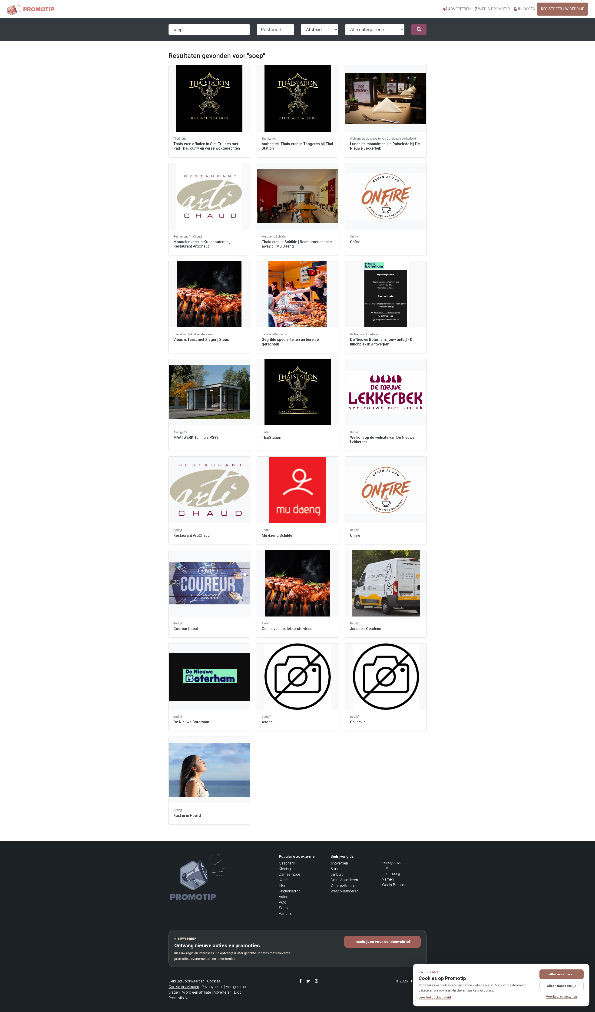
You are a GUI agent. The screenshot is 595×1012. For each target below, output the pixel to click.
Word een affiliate (196, 992)
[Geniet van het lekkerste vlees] (297, 583)
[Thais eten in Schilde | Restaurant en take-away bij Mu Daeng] (297, 196)
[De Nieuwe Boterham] (209, 676)
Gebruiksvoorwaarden (187, 981)
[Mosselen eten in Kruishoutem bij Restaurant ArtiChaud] (209, 196)
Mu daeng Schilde (277, 535)
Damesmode (289, 874)
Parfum (285, 913)
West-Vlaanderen (344, 891)
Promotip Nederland (185, 998)
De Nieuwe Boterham (191, 722)
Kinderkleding (290, 891)
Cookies (214, 981)
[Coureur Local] (209, 583)
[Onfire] (385, 196)
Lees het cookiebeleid (435, 997)
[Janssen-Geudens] (385, 583)
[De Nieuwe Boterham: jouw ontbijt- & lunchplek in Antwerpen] (385, 294)
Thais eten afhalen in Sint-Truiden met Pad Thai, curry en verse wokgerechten (206, 146)
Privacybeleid (212, 987)
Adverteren (459, 9)
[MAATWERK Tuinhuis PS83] (209, 392)
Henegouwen (392, 862)
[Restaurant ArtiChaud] (209, 490)
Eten (282, 885)
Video (283, 897)
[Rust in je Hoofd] (209, 770)
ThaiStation (271, 437)
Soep (283, 908)
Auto (283, 902)
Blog (237, 992)
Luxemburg (391, 873)
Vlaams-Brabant (344, 885)
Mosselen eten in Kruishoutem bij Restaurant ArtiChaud (201, 244)
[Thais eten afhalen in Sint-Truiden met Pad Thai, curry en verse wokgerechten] (209, 98)
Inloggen (526, 9)
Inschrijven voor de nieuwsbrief (382, 941)
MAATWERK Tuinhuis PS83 (195, 437)
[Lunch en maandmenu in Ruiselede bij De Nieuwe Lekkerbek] (385, 98)
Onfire (355, 242)
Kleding (285, 869)
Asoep (267, 722)
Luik (385, 868)
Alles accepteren (561, 974)
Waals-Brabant (394, 885)
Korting (285, 880)
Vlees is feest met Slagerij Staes (201, 339)
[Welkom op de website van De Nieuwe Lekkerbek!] (385, 392)
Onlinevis (358, 722)
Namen (388, 879)
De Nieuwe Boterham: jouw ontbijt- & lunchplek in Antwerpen (381, 341)
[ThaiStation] (297, 392)
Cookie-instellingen (184, 987)
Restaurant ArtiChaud (191, 535)
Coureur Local (185, 629)
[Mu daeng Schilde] (297, 490)
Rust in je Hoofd (187, 815)
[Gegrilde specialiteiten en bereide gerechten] (297, 294)
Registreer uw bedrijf (562, 9)
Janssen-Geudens (365, 629)
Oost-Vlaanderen (344, 880)
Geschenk (287, 863)
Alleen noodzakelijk (561, 986)
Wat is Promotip (493, 9)
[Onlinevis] (385, 676)
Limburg (337, 874)
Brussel (336, 869)
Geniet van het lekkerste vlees (287, 629)
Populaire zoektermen (298, 856)
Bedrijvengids (342, 856)
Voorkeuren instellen (561, 996)
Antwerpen (339, 863)
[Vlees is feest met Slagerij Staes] (209, 294)
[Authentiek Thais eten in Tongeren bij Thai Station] (297, 98)
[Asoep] (297, 676)
